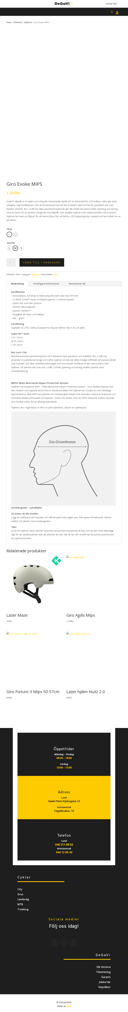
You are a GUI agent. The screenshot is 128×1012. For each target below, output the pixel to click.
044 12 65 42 (64, 852)
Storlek (11, 242)
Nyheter (111, 3)
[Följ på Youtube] (14, 4)
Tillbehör (17, 22)
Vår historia (103, 967)
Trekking (22, 909)
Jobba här (105, 982)
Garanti (106, 977)
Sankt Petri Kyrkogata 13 (64, 801)
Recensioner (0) (77, 283)
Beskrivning (17, 283)
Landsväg (23, 899)
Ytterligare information (46, 283)
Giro (55, 274)
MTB (20, 904)
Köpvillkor (104, 987)
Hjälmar (28, 22)
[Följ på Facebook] (8, 4)
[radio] (9, 234)
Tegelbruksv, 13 (64, 811)
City (19, 889)
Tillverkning (103, 972)
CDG (68, 1006)
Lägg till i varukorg (41, 262)
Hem (8, 22)
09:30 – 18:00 (64, 758)
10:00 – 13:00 (64, 767)
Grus (20, 894)
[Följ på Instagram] (19, 4)
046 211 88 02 (64, 844)
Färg (9, 228)
